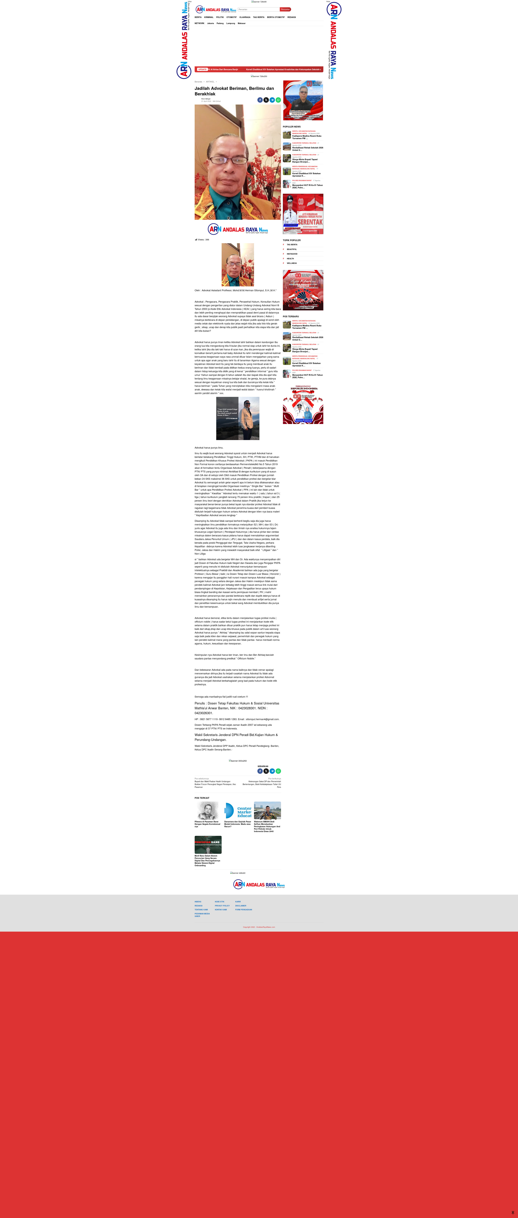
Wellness (292, 263)
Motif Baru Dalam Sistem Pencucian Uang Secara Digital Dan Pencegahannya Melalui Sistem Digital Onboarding (207, 860)
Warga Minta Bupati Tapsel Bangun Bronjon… (305, 160)
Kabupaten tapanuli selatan (304, 143)
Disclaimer (240, 905)
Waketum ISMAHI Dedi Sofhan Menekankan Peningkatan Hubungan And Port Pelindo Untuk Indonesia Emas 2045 (267, 826)
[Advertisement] (259, 46)
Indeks (198, 901)
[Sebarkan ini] (260, 100)
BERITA (295, 131)
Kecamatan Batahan (307, 131)
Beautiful (292, 249)
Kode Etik (219, 901)
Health (290, 258)
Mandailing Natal (299, 133)
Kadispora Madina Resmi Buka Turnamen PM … (306, 137)
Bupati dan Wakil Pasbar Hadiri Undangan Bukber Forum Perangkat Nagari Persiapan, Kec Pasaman (215, 782)
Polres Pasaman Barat (302, 180)
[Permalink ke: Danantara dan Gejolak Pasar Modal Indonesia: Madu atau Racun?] (237, 811)
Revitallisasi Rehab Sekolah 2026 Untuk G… (307, 148)
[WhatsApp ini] (278, 100)
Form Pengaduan (243, 909)
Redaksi (198, 905)
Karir (238, 901)
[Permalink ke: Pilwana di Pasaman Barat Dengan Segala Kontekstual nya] (208, 811)
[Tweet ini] (266, 100)
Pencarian (285, 9)
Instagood (292, 254)
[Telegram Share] (272, 100)
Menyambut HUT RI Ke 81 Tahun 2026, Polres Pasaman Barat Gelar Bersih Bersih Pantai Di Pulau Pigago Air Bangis (264, 69)
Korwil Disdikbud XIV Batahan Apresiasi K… (306, 174)
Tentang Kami (201, 909)
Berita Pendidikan (299, 166)
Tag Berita (292, 244)
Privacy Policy (222, 905)
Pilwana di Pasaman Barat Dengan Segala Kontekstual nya (207, 824)
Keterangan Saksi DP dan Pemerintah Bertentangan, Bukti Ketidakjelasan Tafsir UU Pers (262, 782)
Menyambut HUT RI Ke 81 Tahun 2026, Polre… (307, 186)
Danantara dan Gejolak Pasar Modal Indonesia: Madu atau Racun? (237, 824)
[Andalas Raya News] (216, 9)
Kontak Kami (221, 909)
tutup (190, 1)
